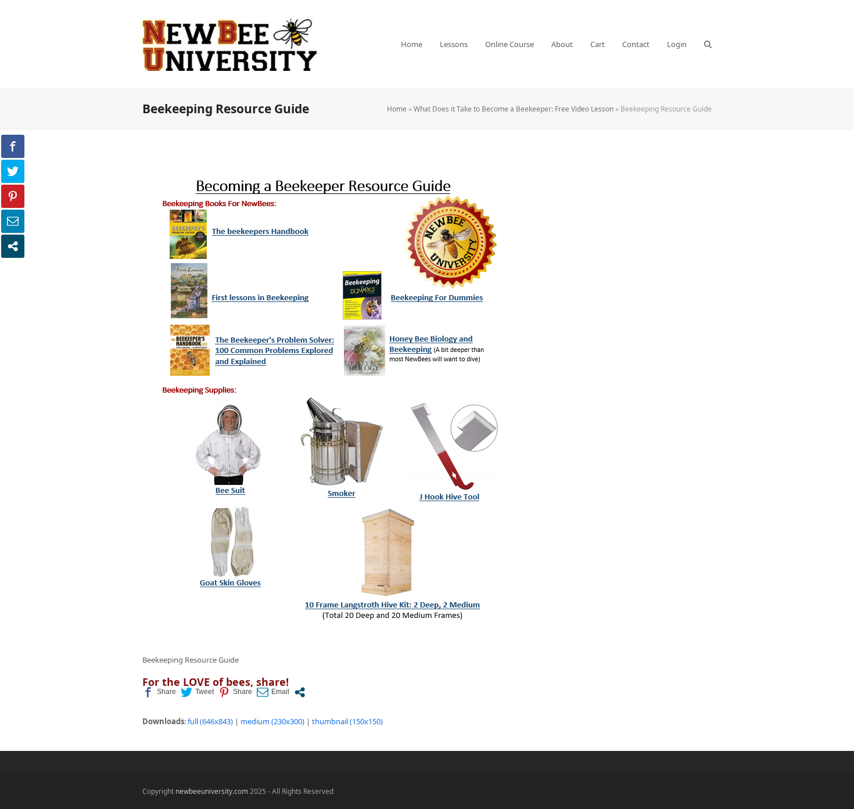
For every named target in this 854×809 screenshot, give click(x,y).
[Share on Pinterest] (235, 692)
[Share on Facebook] (159, 692)
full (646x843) (210, 721)
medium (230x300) (272, 721)
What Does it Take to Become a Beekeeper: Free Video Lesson (513, 109)
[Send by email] (273, 692)
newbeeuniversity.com (211, 791)
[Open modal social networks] (300, 692)
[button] (707, 44)
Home (397, 109)
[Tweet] (197, 692)
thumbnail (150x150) (347, 721)
